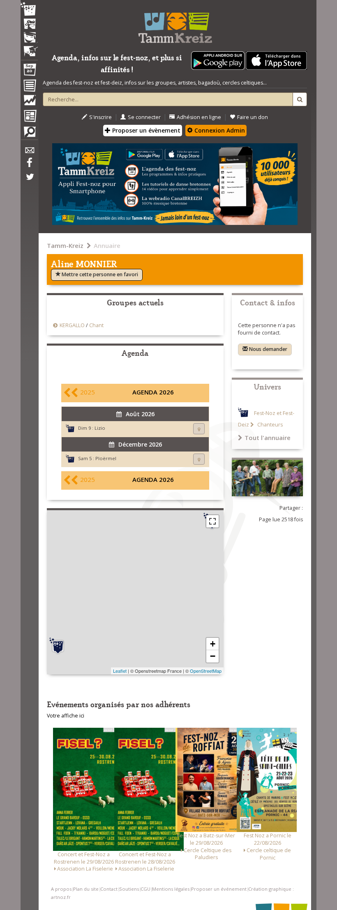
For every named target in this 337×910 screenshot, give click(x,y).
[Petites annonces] (29, 133)
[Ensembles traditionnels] (29, 48)
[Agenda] (29, 71)
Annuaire (107, 245)
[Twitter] (29, 181)
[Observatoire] (29, 102)
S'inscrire (100, 117)
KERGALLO (73, 325)
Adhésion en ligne (199, 117)
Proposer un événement (219, 889)
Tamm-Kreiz (65, 245)
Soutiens (129, 889)
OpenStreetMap (206, 670)
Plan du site (86, 889)
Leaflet (120, 670)
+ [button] (212, 644)
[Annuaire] (29, 87)
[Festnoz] (29, 9)
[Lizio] (58, 646)
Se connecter (144, 117)
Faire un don (252, 117)
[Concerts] (29, 24)
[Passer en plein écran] (212, 521)
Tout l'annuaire (268, 437)
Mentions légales (170, 889)
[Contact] (29, 152)
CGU (145, 889)
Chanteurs (269, 424)
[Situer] (199, 428)
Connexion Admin (219, 130)
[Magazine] (29, 117)
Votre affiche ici (65, 715)
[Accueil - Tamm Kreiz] (175, 24)
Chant (96, 325)
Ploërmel (105, 458)
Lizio (100, 428)
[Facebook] (29, 165)
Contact (109, 889)
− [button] (212, 656)
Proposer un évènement (145, 130)
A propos (61, 889)
